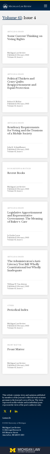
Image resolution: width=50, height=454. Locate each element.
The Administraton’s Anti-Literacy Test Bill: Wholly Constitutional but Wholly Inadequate (24, 266)
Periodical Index (17, 309)
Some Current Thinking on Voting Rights (24, 37)
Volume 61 (12, 17)
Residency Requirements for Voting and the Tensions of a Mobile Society (25, 130)
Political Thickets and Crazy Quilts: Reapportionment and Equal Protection (21, 83)
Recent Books (16, 172)
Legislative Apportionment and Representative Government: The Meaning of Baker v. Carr (25, 217)
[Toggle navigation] (45, 6)
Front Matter (16, 349)
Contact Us (6, 418)
